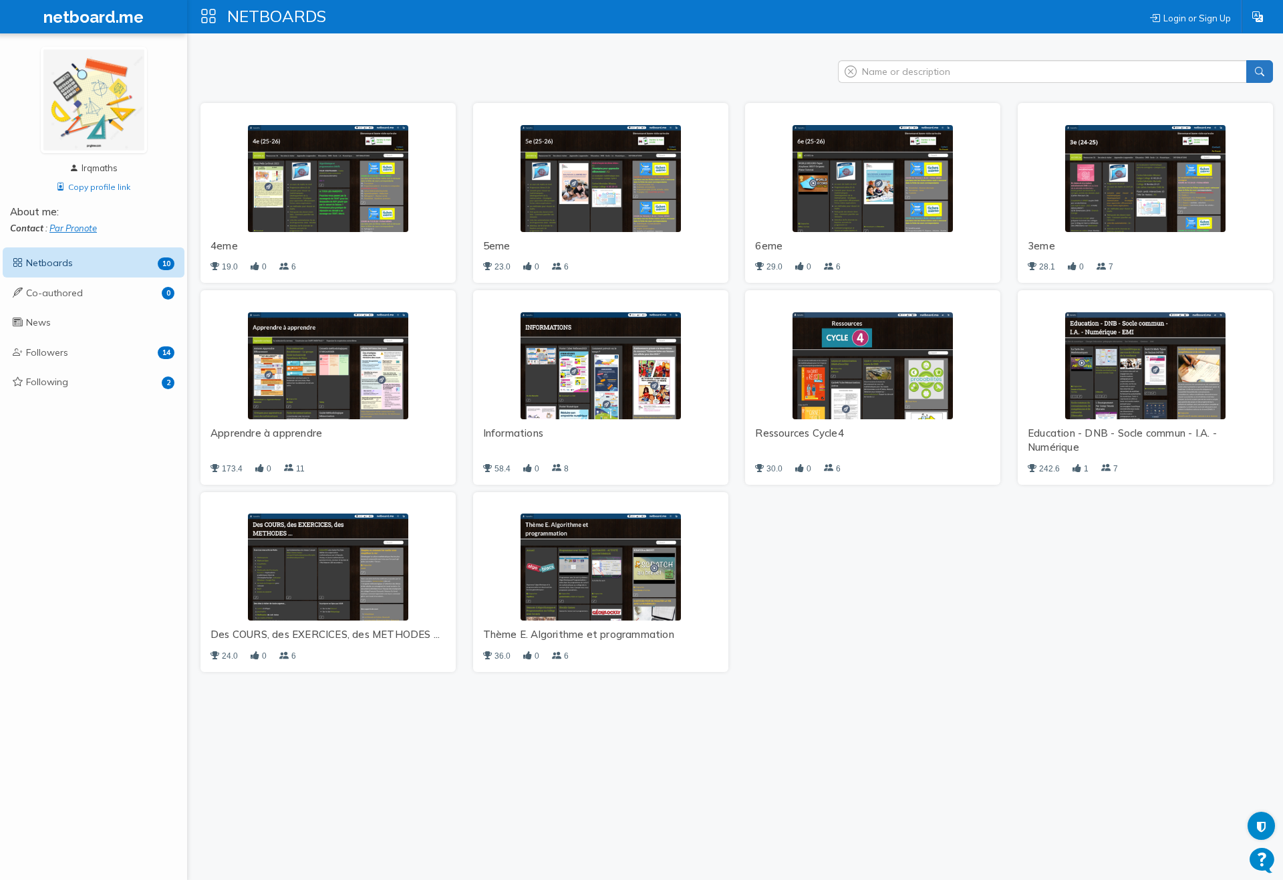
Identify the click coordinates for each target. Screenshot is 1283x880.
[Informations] (601, 364)
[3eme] (1145, 177)
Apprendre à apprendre (266, 433)
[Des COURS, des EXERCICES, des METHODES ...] (328, 566)
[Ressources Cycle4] (873, 364)
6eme (768, 245)
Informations (513, 433)
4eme (224, 245)
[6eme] (873, 177)
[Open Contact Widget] (1262, 860)
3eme (1041, 245)
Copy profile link (99, 187)
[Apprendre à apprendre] (328, 364)
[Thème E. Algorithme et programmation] (601, 566)
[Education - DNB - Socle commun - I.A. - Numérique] (1145, 364)
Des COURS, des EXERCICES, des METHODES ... (325, 634)
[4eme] (328, 177)
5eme (497, 245)
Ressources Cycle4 (799, 433)
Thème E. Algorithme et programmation (578, 634)
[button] (1257, 16)
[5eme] (601, 177)
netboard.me (93, 17)
